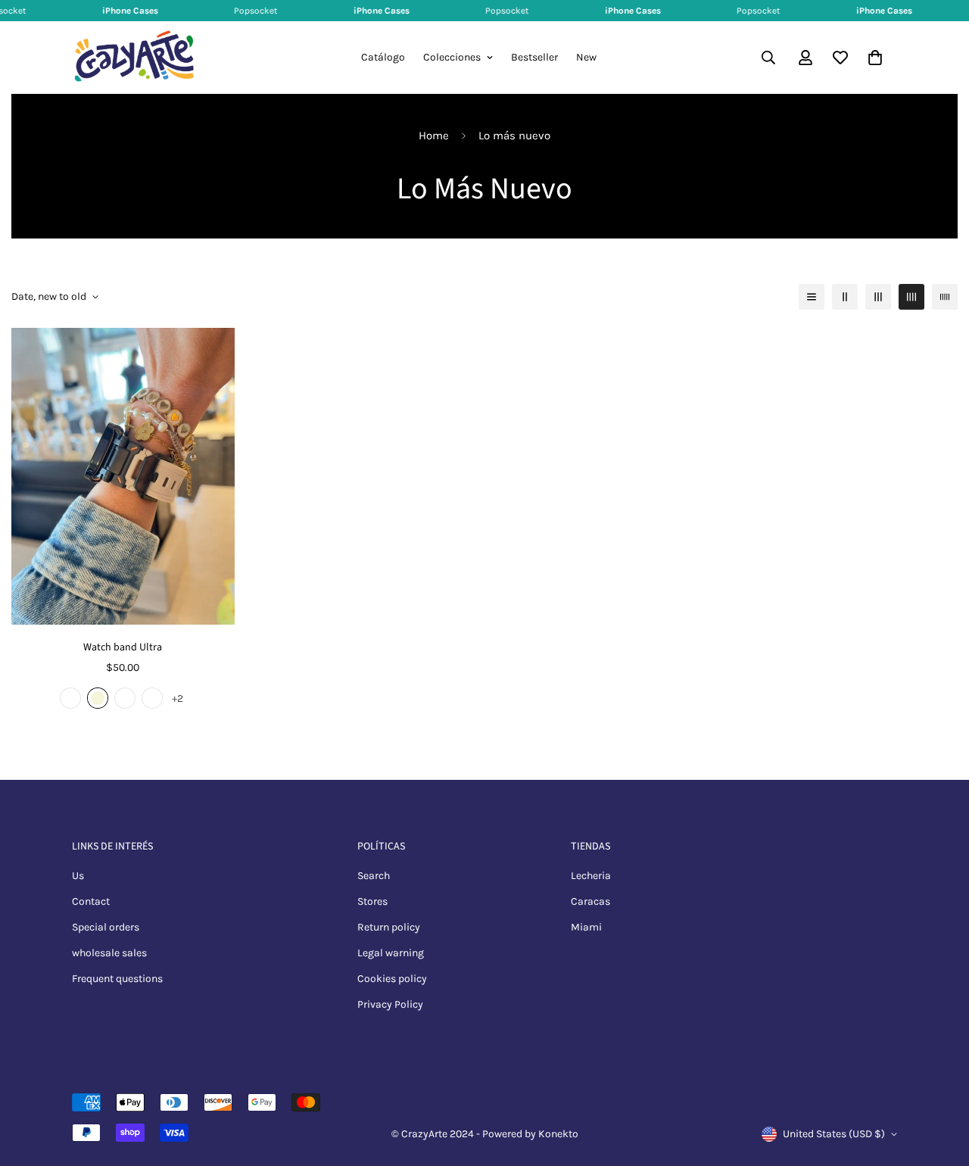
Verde (125, 698)
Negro (70, 698)
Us (78, 875)
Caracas (590, 901)
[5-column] (945, 297)
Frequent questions (117, 978)
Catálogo (383, 57)
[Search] (768, 57)
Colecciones (452, 57)
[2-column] (845, 297)
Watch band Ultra (122, 647)
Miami (586, 927)
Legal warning (390, 952)
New (586, 57)
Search (373, 875)
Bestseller (534, 57)
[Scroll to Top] (939, 1083)
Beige (97, 698)
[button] (875, 57)
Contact (91, 901)
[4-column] (911, 297)
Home (434, 135)
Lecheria (591, 875)
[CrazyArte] (134, 57)
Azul (152, 698)
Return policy (388, 927)
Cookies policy (392, 978)
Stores (372, 901)
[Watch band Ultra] (123, 476)
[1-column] (811, 297)
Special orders (105, 927)
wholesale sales (109, 952)
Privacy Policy (390, 1004)
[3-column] (878, 297)
